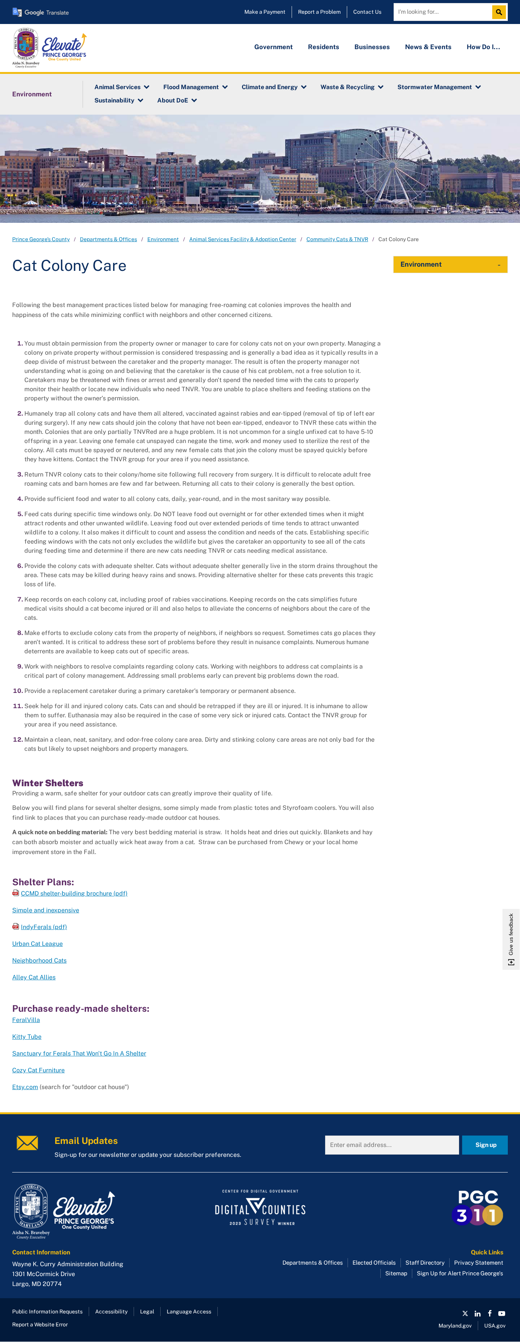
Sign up (486, 1144)
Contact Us (367, 12)
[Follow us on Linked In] (477, 1313)
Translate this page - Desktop (40, 12)
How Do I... (483, 47)
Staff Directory (425, 1262)
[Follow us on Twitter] (465, 1313)
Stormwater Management (434, 87)
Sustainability (114, 100)
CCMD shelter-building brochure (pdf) (74, 893)
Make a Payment (265, 12)
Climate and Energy (270, 87)
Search (501, 12)
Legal (147, 1311)
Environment (32, 94)
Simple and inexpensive (45, 910)
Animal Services (117, 87)
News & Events (428, 47)
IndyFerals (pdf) (44, 927)
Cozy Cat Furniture (38, 1070)
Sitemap (396, 1273)
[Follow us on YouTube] (502, 1313)
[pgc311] (90, 1212)
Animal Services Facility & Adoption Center (242, 239)
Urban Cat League (37, 943)
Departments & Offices (108, 239)
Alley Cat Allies (34, 977)
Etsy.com (25, 1087)
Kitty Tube (26, 1036)
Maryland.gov (455, 1326)
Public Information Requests (47, 1311)
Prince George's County (41, 239)
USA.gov (495, 1326)
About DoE (172, 100)
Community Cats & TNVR (337, 239)
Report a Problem (319, 12)
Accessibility (111, 1311)
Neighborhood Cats (39, 960)
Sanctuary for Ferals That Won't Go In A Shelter (79, 1053)
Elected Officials (374, 1262)
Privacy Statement (478, 1262)
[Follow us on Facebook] (489, 1313)
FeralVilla (26, 1020)
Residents (323, 47)
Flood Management (191, 87)
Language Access (189, 1311)
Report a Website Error (40, 1324)
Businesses (372, 47)
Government (273, 47)
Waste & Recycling (348, 87)
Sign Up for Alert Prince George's (460, 1273)
